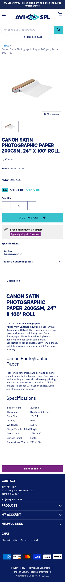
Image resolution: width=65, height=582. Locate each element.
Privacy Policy (18, 567)
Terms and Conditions (39, 567)
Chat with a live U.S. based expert (20, 540)
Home (5, 45)
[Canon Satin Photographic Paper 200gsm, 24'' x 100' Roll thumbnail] (10, 126)
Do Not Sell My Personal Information (32, 571)
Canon (9, 159)
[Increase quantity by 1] (32, 205)
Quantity (6, 198)
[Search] (58, 30)
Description (13, 280)
